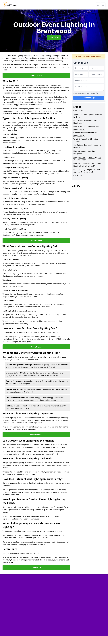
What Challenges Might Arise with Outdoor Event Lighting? (86, 170)
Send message (89, 98)
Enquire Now (36, 240)
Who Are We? (78, 111)
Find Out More (36, 435)
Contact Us (54, 37)
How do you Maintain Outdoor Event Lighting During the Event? (88, 164)
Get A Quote (36, 347)
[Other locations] (98, 5)
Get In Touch (36, 75)
